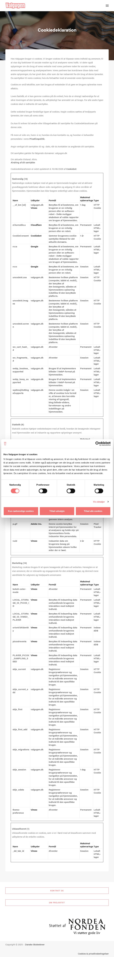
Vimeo (34, 207)
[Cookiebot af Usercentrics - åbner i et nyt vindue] (98, 443)
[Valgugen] (15, 6)
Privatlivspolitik (37, 138)
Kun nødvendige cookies (21, 511)
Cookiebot (71, 168)
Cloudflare (36, 224)
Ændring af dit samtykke (23, 162)
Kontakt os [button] (57, 891)
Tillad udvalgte (57, 511)
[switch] (43, 491)
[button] (107, 5)
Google (34, 246)
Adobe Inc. (36, 523)
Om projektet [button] (57, 902)
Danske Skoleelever (35, 944)
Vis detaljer (99, 501)
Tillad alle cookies (93, 511)
